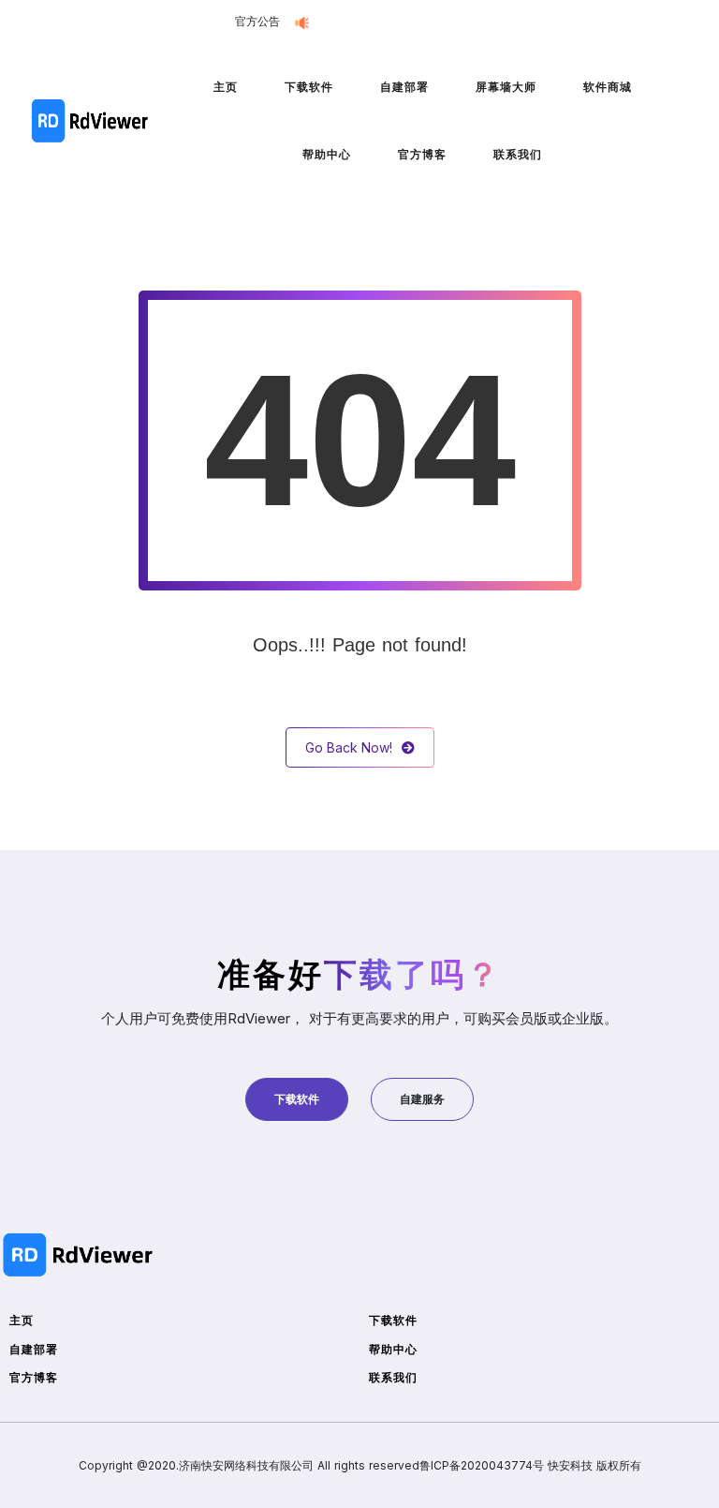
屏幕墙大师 (506, 87)
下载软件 (309, 87)
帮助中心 (326, 154)
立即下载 (470, 22)
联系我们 (517, 154)
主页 (225, 87)
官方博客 (422, 154)
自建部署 (404, 87)
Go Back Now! (348, 747)
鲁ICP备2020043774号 (481, 1465)
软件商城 (607, 87)
